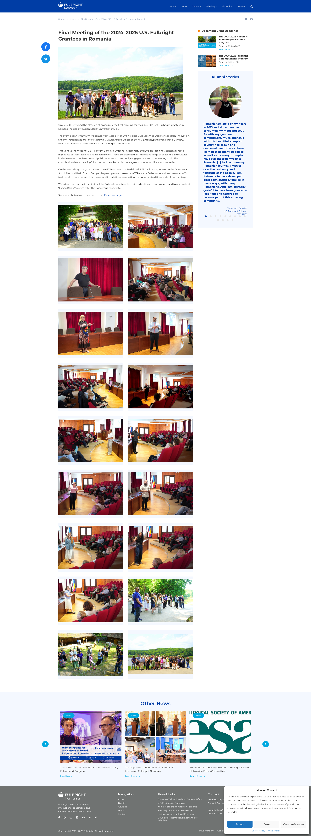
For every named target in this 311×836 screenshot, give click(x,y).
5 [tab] (225, 216)
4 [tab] (220, 216)
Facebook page (112, 195)
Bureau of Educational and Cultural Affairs (180, 799)
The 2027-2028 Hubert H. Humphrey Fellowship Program (233, 39)
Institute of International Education (176, 814)
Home (61, 19)
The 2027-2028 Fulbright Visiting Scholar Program (233, 57)
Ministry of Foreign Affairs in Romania (177, 806)
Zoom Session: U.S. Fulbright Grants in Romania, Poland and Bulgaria (89, 769)
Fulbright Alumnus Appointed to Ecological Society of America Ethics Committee (220, 769)
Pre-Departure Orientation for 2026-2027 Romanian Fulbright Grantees (149, 769)
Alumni (226, 6)
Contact (241, 6)
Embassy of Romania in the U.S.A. (175, 810)
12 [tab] (227, 220)
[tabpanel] (225, 150)
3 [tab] (215, 216)
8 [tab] (240, 216)
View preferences (293, 824)
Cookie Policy (258, 831)
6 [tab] (230, 216)
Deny (267, 824)
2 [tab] (210, 216)
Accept (240, 824)
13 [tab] (232, 220)
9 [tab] (244, 216)
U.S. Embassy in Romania (171, 803)
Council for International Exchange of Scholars (177, 819)
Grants (195, 6)
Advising (210, 6)
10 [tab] (218, 220)
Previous (45, 744)
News (184, 6)
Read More (224, 49)
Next (265, 744)
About (173, 6)
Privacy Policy (273, 831)
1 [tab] (205, 216)
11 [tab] (223, 220)
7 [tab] (235, 216)
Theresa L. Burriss (237, 208)
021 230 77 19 (222, 813)
